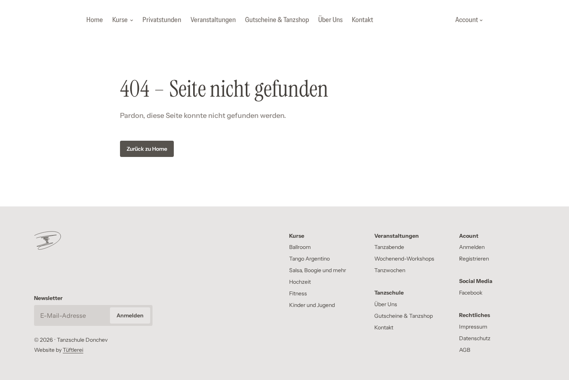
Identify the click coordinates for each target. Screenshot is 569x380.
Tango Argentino (309, 258)
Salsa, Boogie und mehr (317, 270)
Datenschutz (474, 338)
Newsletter (48, 298)
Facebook (470, 292)
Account (466, 19)
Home (94, 19)
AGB (464, 349)
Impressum (473, 326)
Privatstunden (161, 19)
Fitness (298, 293)
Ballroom (300, 247)
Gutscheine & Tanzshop (277, 19)
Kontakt (362, 19)
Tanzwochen (389, 270)
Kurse (120, 19)
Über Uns (330, 19)
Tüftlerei (73, 349)
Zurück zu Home (147, 148)
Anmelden (472, 247)
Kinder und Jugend (312, 305)
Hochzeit (300, 281)
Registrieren (474, 258)
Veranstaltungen (213, 19)
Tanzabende (389, 247)
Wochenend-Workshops (404, 258)
